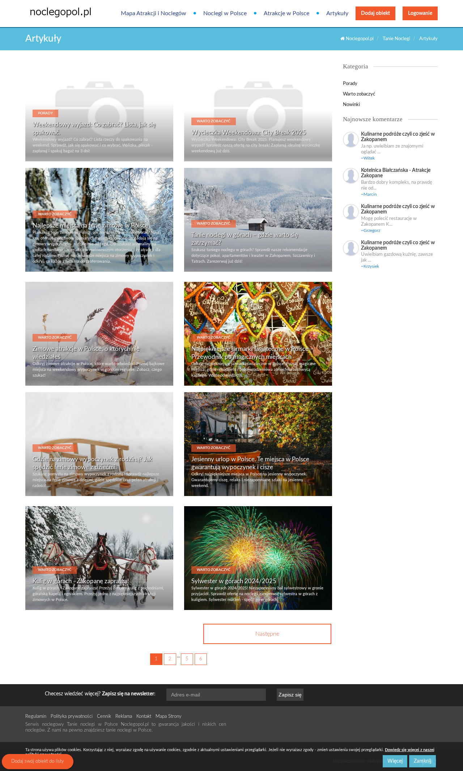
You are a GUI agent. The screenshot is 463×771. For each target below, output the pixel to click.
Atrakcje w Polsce (286, 13)
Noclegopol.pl (359, 39)
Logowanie (420, 13)
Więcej (395, 761)
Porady (350, 83)
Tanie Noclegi (396, 39)
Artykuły (337, 13)
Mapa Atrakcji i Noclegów (153, 13)
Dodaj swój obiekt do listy (37, 761)
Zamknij (422, 761)
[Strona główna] (55, 12)
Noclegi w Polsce (225, 13)
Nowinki (351, 104)
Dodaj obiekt (375, 13)
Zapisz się (290, 695)
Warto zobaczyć (359, 94)
